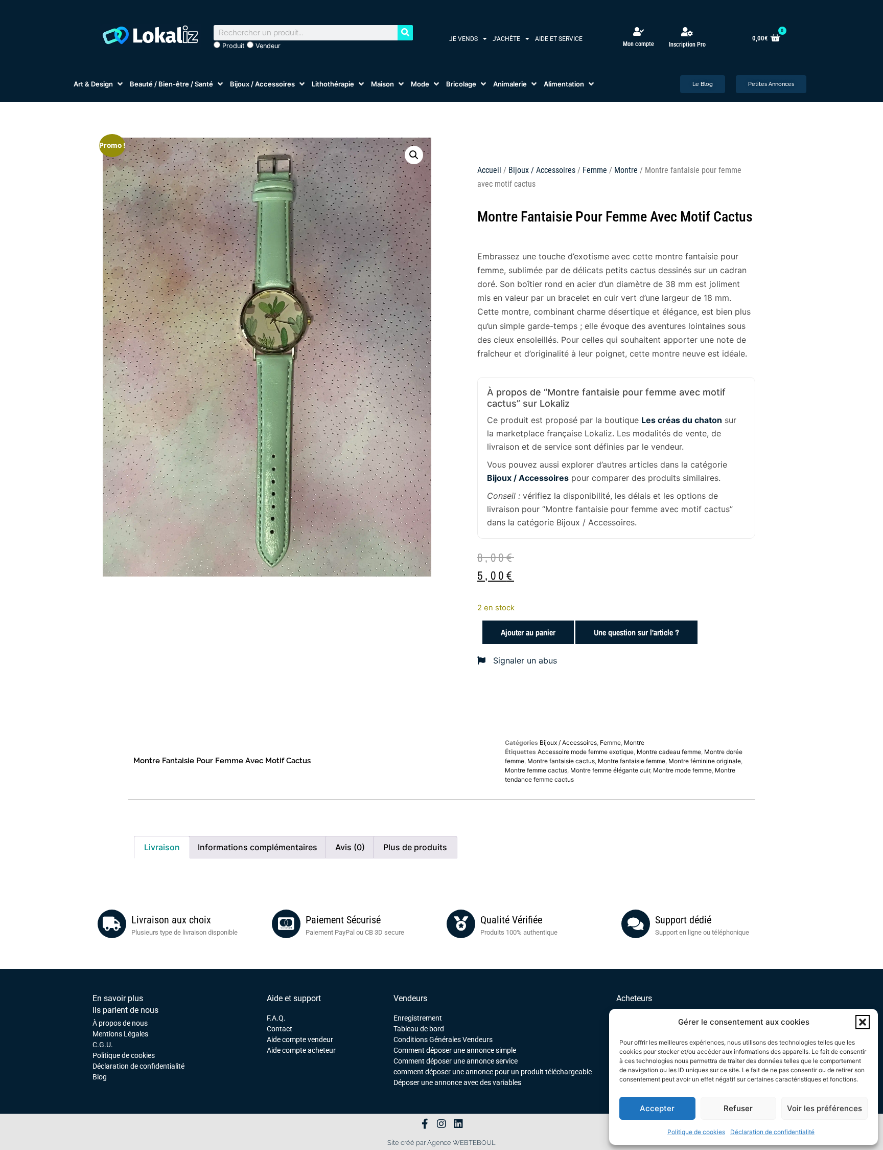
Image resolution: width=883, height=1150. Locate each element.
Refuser (738, 1108)
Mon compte (638, 44)
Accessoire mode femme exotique (586, 752)
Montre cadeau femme (669, 752)
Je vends (463, 38)
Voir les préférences (824, 1108)
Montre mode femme (682, 770)
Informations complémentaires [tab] (257, 847)
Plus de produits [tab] (415, 847)
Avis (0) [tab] (350, 847)
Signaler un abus (524, 660)
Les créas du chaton (681, 420)
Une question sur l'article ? (636, 632)
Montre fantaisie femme (631, 761)
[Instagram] (441, 1124)
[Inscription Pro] (687, 31)
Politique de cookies (696, 1132)
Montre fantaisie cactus (561, 761)
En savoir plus (117, 998)
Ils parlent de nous (125, 1010)
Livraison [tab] (162, 847)
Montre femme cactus (536, 770)
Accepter (657, 1108)
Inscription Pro (687, 44)
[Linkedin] (458, 1124)
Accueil (489, 170)
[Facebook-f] (425, 1124)
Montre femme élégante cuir (610, 770)
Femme (595, 170)
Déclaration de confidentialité (772, 1132)
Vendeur (267, 46)
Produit (232, 46)
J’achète (506, 38)
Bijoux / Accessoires (541, 170)
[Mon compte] (638, 31)
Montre (626, 170)
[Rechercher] (405, 32)
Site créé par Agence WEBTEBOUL (441, 1142)
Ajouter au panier (528, 632)
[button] (862, 1022)
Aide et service (559, 38)
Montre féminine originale (704, 761)
